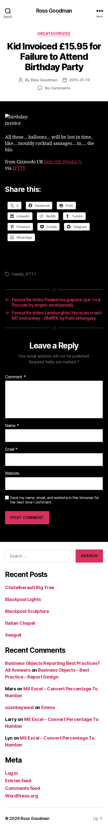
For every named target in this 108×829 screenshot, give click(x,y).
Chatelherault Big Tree (29, 587)
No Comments (57, 88)
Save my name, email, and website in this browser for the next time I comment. (54, 500)
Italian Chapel (20, 623)
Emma (48, 707)
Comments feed (22, 788)
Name (12, 425)
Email (11, 449)
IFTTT (19, 168)
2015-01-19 (79, 80)
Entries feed (18, 780)
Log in (11, 773)
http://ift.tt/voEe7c (63, 162)
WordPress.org (21, 795)
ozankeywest (19, 707)
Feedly (18, 274)
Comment (15, 377)
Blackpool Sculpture (27, 611)
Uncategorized (54, 33)
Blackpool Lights (23, 599)
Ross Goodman (54, 10)
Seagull (13, 635)
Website (12, 473)
